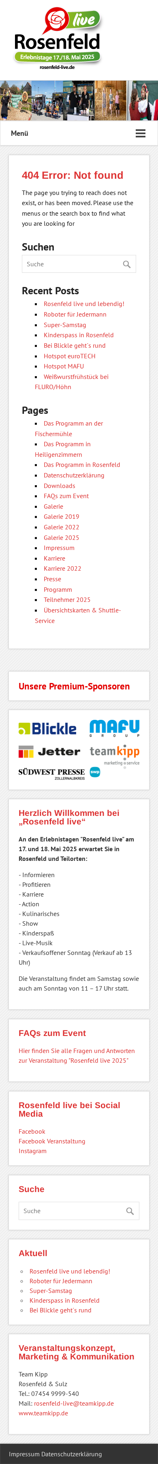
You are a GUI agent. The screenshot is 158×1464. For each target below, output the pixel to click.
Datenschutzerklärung (74, 475)
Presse (52, 579)
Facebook (32, 1131)
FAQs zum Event (66, 496)
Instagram (33, 1151)
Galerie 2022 (61, 527)
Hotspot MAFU (64, 366)
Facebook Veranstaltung (52, 1141)
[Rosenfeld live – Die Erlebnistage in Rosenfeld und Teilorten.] (57, 66)
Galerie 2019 (61, 516)
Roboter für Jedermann (75, 314)
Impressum (59, 548)
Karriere (54, 558)
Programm (58, 589)
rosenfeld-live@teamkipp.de (74, 1403)
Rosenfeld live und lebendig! (84, 304)
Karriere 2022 (62, 568)
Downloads (59, 486)
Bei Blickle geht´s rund (75, 345)
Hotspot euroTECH (70, 356)
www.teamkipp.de (43, 1413)
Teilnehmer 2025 (67, 599)
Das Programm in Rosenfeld (82, 464)
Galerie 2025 (61, 537)
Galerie (53, 506)
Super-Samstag (65, 325)
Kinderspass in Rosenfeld (79, 335)
